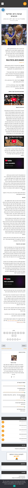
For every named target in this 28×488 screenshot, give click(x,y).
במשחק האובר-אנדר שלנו (12, 320)
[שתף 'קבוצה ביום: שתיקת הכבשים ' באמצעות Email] (15, 335)
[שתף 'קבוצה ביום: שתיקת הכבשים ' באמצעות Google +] (18, 333)
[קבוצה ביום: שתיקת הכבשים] (14, 34)
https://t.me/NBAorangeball (18, 478)
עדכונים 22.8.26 (23, 438)
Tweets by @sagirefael (20, 448)
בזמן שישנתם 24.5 (21, 409)
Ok (14, 486)
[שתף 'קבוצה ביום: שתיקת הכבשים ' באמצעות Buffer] (7, 333)
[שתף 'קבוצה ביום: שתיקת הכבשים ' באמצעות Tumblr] (15, 333)
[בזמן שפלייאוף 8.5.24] (14, 400)
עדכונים (23, 418)
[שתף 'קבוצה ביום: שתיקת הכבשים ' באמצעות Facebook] (23, 333)
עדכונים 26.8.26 (23, 421)
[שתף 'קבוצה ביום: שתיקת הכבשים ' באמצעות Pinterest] (12, 333)
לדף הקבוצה (21, 62)
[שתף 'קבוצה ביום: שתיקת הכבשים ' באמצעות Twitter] (20, 333)
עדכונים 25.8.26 (23, 425)
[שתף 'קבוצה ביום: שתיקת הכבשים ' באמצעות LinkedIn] (10, 333)
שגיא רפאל (17, 19)
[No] (26, 483)
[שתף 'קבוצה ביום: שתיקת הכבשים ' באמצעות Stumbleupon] (4, 333)
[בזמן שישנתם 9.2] (14, 386)
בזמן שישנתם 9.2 (21, 388)
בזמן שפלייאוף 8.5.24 (20, 402)
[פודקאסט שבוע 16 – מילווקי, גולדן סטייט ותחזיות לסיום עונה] (14, 392)
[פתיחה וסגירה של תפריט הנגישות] (3, 9)
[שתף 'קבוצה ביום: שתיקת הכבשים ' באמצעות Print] (12, 335)
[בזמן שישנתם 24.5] (14, 406)
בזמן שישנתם (6, 19)
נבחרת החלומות (20, 322)
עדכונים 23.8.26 (23, 434)
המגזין (17, 20)
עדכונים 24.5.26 (23, 429)
